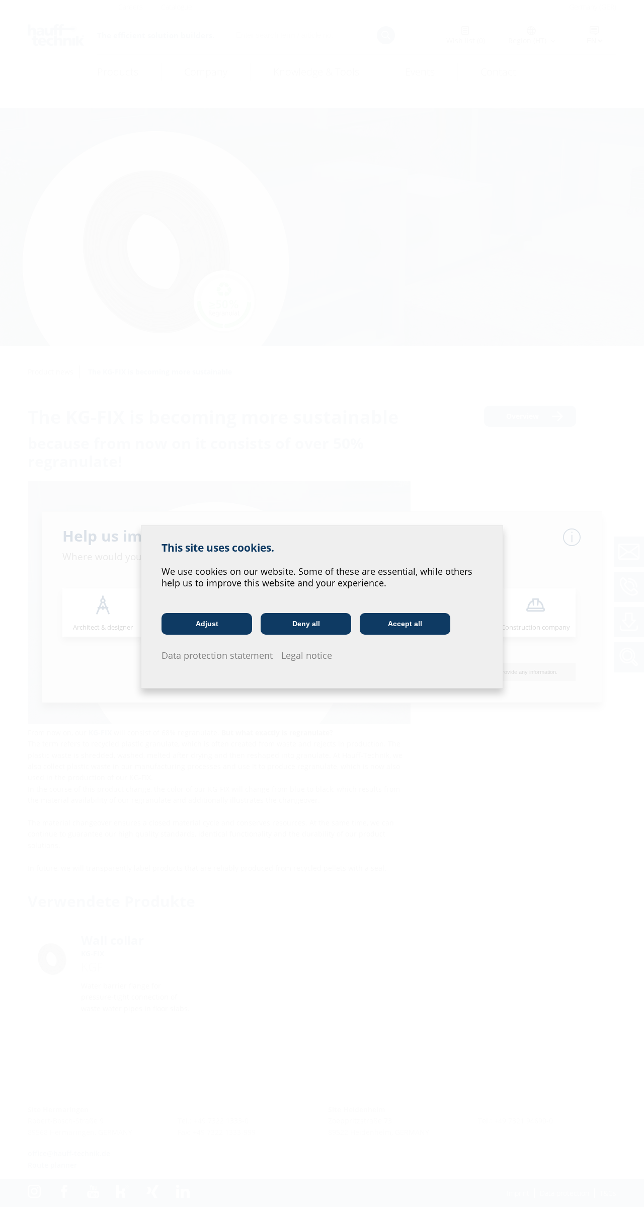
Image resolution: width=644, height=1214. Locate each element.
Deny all (306, 624)
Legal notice (306, 655)
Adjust (207, 624)
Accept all (405, 624)
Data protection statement (217, 655)
